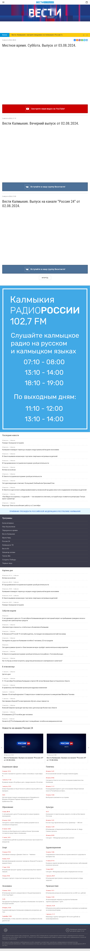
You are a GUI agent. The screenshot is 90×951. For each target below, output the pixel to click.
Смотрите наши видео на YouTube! (47, 109)
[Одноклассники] (77, 40)
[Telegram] (87, 40)
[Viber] (80, 40)
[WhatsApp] (82, 40)
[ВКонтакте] (75, 40)
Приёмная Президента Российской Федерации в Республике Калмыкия (45, 511)
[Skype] (84, 40)
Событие (16, 575)
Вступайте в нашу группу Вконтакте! (47, 187)
